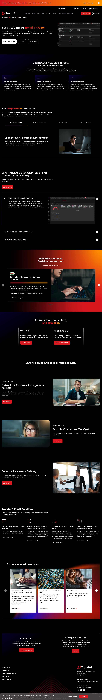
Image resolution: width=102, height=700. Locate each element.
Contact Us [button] (96, 13)
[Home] (84, 667)
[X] (78, 690)
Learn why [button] (15, 608)
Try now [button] (75, 651)
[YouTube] (81, 690)
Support (70, 8)
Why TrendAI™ (7, 41)
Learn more (6, 187)
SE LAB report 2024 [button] (62, 342)
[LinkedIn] (84, 690)
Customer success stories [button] (50, 265)
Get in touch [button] (33, 41)
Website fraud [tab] (86, 122)
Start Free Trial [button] (86, 13)
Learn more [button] (26, 342)
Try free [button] (22, 41)
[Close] (99, 696)
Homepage (5, 17)
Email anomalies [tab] (16, 122)
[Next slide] (99, 285)
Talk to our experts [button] (26, 650)
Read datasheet (6, 537)
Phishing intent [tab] (62, 122)
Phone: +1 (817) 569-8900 (84, 687)
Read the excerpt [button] (88, 3)
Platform (13, 17)
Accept (83, 696)
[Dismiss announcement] (99, 3)
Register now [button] (71, 608)
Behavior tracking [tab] (39, 122)
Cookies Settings (72, 696)
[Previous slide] (3, 285)
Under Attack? (62, 8)
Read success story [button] (15, 298)
